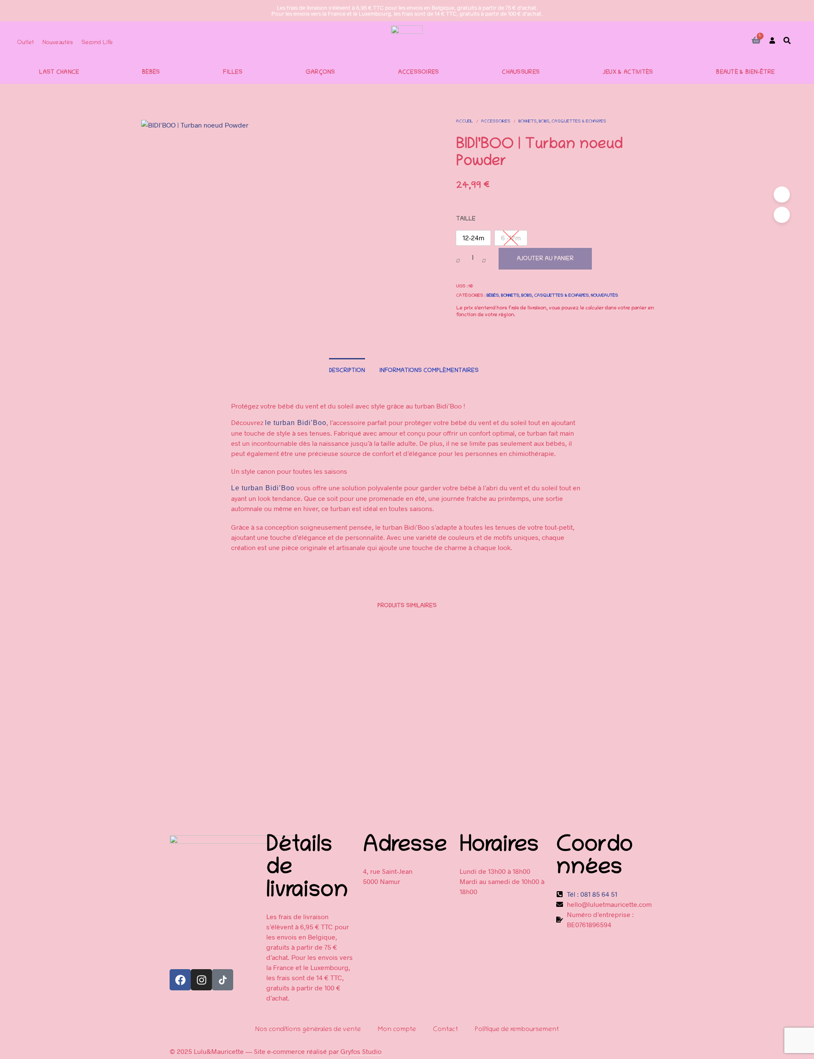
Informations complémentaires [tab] (429, 371)
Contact (445, 1030)
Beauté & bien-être (745, 73)
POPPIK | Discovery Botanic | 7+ (317, 787)
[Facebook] (180, 979)
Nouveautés (604, 296)
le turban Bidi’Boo (295, 422)
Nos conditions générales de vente (308, 1030)
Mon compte (397, 1030)
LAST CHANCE (59, 73)
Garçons (320, 73)
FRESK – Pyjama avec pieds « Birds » (594, 787)
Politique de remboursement (517, 1030)
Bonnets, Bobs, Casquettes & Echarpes (562, 122)
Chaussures (521, 73)
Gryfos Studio (361, 1051)
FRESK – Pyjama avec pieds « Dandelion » (463, 787)
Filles (233, 73)
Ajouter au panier (545, 259)
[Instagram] (201, 979)
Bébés (151, 73)
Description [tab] (347, 371)
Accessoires (418, 73)
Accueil (464, 122)
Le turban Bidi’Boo (263, 488)
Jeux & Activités (628, 73)
